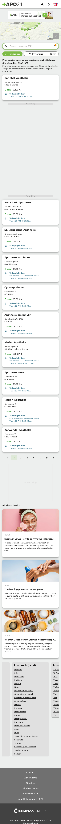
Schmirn (18, 743)
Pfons (17, 715)
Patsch (17, 704)
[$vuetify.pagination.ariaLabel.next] (53, 457)
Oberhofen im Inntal (23, 694)
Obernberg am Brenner (25, 698)
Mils (16, 673)
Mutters (18, 680)
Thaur (56, 680)
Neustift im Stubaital (23, 690)
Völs (55, 698)
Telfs (55, 676)
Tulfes (56, 687)
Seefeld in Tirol (21, 750)
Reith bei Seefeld (22, 726)
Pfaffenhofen (20, 712)
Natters (17, 683)
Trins (55, 683)
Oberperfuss (20, 701)
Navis (16, 687)
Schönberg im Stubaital (25, 747)
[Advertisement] (30, 482)
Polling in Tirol (20, 719)
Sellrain (17, 754)
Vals (55, 694)
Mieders (18, 669)
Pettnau (18, 708)
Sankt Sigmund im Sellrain (26, 736)
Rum (16, 733)
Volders (56, 701)
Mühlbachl (19, 676)
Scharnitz (18, 740)
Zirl (54, 715)
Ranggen (18, 722)
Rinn (16, 729)
